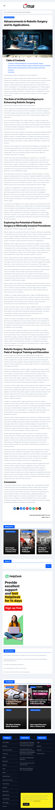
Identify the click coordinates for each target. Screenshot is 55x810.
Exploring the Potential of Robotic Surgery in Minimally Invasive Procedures (29, 65)
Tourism (5, 806)
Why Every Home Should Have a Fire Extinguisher (17, 672)
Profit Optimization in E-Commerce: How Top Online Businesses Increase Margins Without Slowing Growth (39, 703)
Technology (6, 802)
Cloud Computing (7, 750)
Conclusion (11, 72)
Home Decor (6, 784)
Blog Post (39, 750)
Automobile (6, 742)
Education (5, 761)
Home (5, 12)
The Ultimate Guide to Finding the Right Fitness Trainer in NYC (27, 551)
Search (7, 561)
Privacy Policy (40, 753)
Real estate (6, 791)
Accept (26, 804)
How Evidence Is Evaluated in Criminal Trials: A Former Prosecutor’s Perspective (25, 655)
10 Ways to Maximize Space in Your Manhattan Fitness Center (43, 551)
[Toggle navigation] (4, 6)
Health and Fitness (9, 17)
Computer (5, 753)
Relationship (6, 795)
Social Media (6, 799)
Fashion (5, 765)
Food (4, 768)
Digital (4, 757)
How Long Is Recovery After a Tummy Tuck (11, 549)
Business (33, 687)
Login (38, 742)
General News (9, 687)
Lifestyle (5, 787)
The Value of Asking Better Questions (13, 664)
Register (39, 746)
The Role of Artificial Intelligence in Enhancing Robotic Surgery (25, 63)
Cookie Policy (37, 801)
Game (4, 772)
